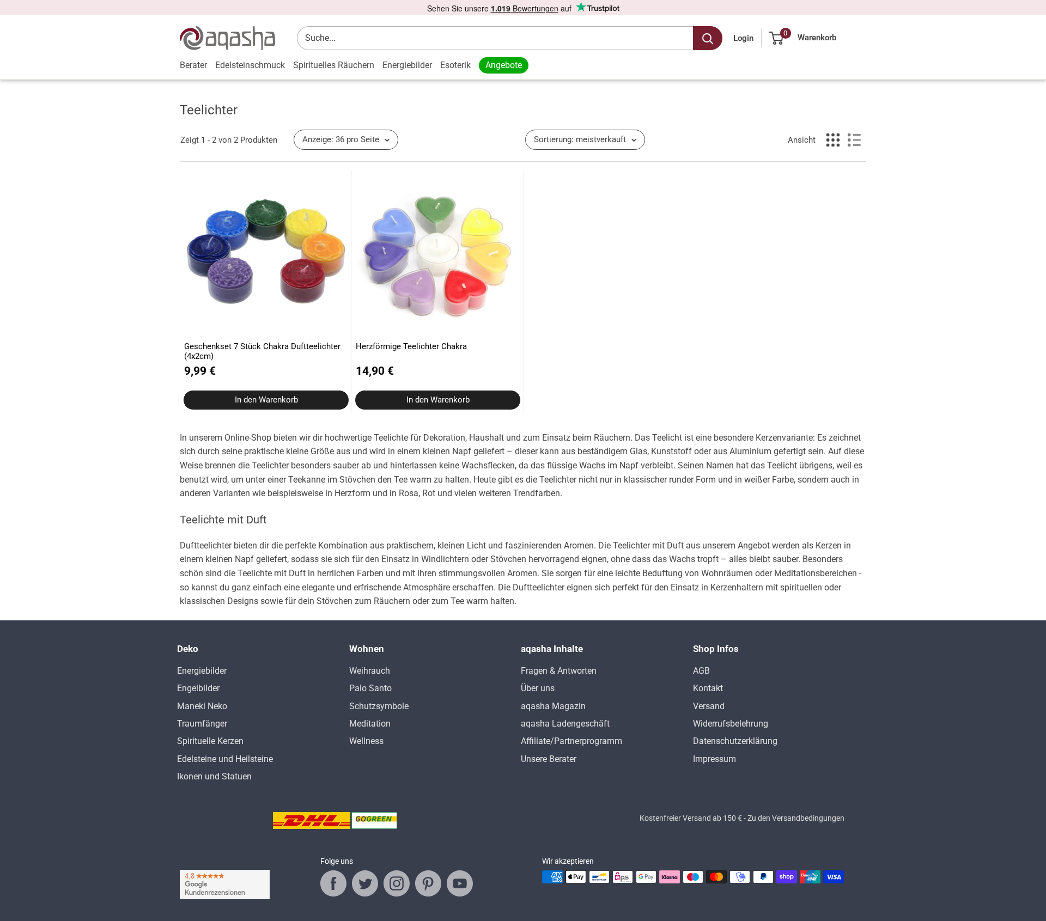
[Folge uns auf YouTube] (460, 883)
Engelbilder (198, 688)
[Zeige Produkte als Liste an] (854, 140)
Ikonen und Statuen (214, 776)
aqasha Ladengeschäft (565, 723)
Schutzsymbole (379, 706)
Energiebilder (407, 65)
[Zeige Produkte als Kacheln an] (833, 140)
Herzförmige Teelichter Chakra (411, 346)
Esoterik (455, 65)
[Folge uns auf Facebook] (333, 883)
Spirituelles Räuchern (333, 65)
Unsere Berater (548, 759)
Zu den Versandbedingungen (795, 818)
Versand (709, 706)
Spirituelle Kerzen (210, 741)
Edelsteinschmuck (250, 65)
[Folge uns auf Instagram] (397, 883)
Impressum (714, 759)
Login (743, 38)
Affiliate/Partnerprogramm (571, 741)
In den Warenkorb (266, 400)
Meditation (370, 723)
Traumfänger (202, 723)
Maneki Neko (202, 706)
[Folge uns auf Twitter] (365, 883)
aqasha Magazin (553, 706)
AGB (701, 671)
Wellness (366, 741)
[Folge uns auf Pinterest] (428, 883)
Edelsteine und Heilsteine (225, 759)
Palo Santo (370, 688)
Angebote (503, 65)
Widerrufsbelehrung (730, 723)
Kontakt (708, 688)
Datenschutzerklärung (735, 741)
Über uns (538, 688)
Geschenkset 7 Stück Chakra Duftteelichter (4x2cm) (262, 351)
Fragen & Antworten (559, 671)
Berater (193, 65)
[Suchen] (707, 38)
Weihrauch (369, 671)
